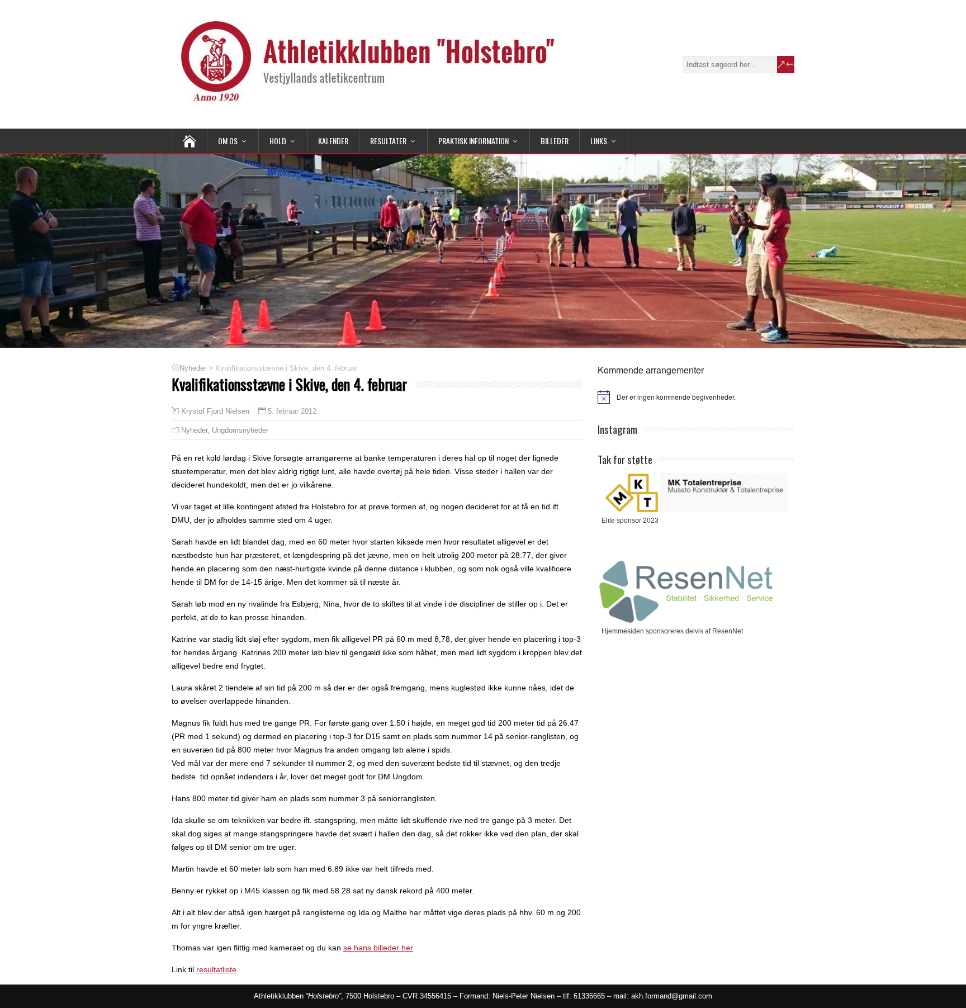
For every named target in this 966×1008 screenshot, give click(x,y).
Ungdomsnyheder (240, 430)
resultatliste (216, 969)
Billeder (555, 140)
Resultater (388, 140)
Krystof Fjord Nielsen (215, 411)
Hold (277, 140)
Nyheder (194, 430)
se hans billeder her (378, 947)
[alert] (696, 397)
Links (598, 140)
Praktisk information (473, 140)
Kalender (333, 140)
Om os (228, 140)
